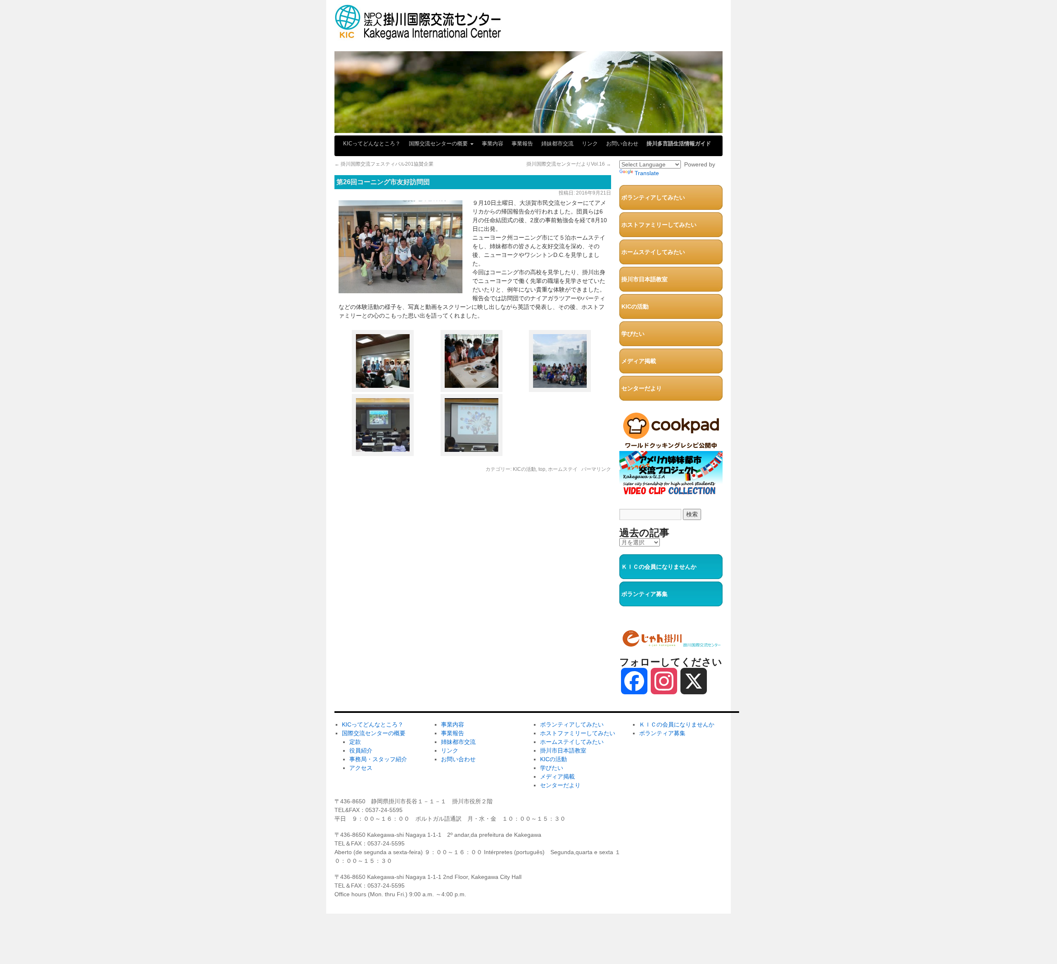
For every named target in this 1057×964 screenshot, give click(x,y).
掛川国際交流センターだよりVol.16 (568, 164)
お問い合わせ (622, 143)
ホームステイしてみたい (653, 252)
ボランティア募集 (644, 594)
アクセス (360, 768)
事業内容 (492, 143)
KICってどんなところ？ (372, 143)
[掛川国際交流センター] (418, 36)
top (541, 469)
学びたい (633, 333)
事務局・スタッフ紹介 (378, 759)
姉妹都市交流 (557, 143)
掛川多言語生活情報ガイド (679, 143)
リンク (590, 143)
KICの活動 (524, 469)
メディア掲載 (638, 361)
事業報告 (522, 143)
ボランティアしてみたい (653, 197)
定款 (355, 741)
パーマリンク (596, 469)
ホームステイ (563, 469)
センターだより (641, 388)
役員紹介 (360, 750)
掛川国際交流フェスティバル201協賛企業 (384, 164)
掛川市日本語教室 (644, 279)
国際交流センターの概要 (439, 143)
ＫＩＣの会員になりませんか (659, 566)
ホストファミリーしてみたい (659, 224)
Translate (647, 173)
